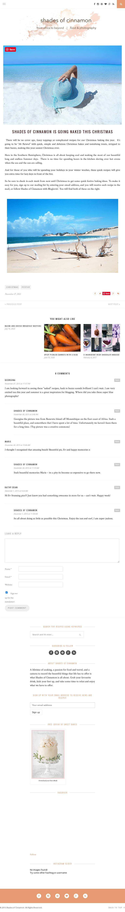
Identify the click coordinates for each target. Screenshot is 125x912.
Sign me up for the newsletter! (11, 597)
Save (108, 293)
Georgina (10, 380)
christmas (12, 287)
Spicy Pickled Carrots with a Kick (61, 354)
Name (8, 569)
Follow (33, 854)
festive (26, 287)
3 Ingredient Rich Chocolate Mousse (101, 354)
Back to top (116, 907)
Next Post (113, 304)
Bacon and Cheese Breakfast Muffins (23, 326)
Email (8, 576)
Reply (117, 380)
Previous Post (14, 304)
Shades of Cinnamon (25, 410)
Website (8, 584)
